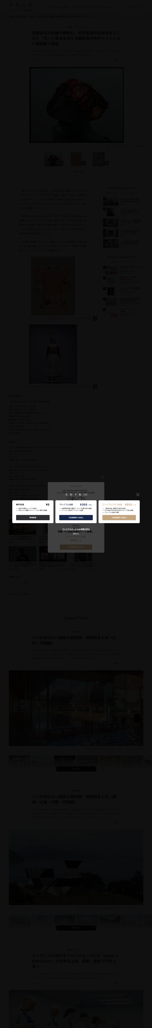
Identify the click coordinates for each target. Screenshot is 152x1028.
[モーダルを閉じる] (138, 494)
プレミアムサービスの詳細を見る (76, 529)
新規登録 (33, 518)
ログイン (76, 533)
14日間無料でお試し (76, 518)
